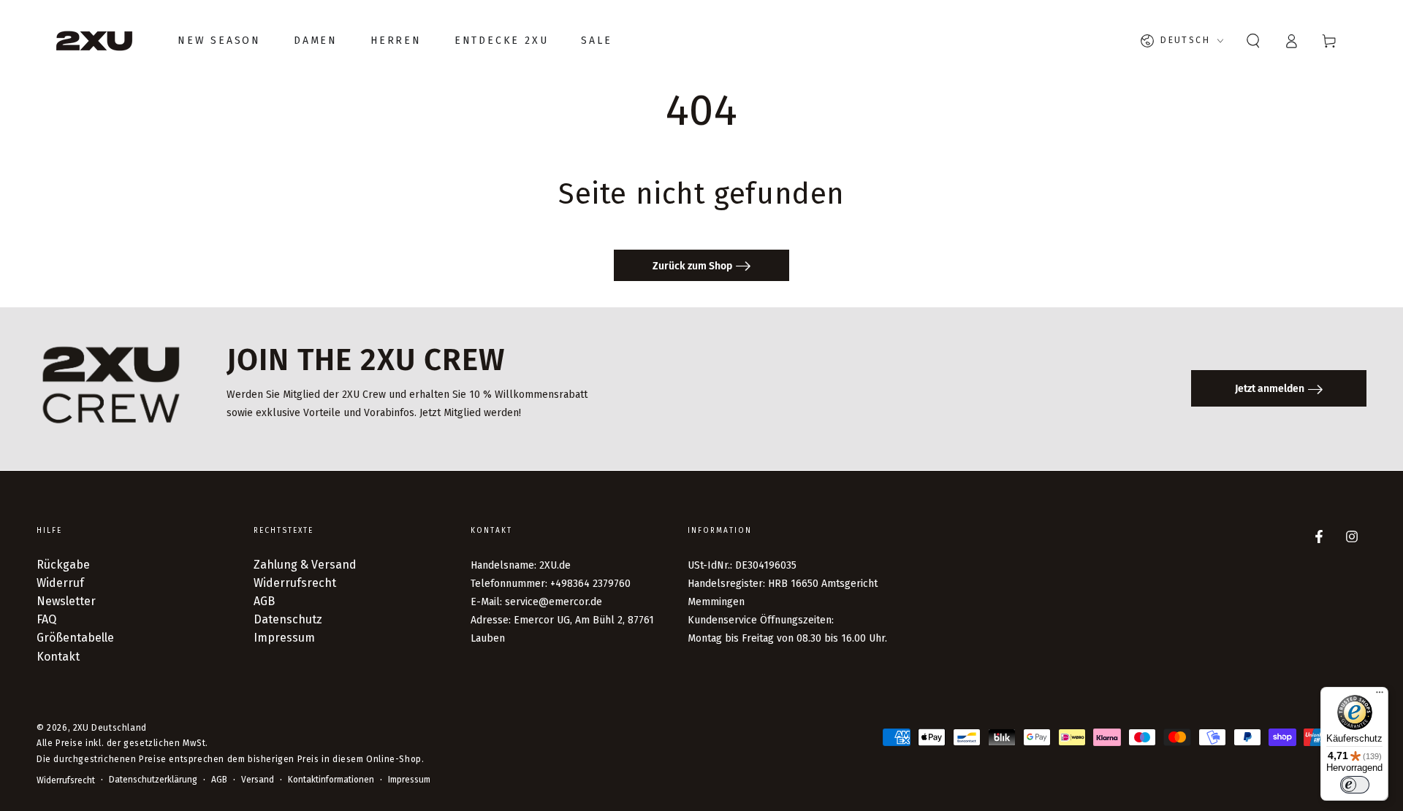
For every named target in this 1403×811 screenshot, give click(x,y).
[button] (1253, 41)
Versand (257, 780)
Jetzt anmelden (1269, 389)
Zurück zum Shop (692, 266)
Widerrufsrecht (295, 583)
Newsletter (66, 601)
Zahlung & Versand (305, 565)
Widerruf (60, 583)
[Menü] (1379, 695)
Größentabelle (75, 638)
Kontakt (58, 657)
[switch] (1354, 784)
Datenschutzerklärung (153, 780)
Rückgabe (63, 565)
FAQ (46, 619)
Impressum (284, 638)
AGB (264, 601)
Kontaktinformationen (331, 780)
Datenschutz (288, 619)
